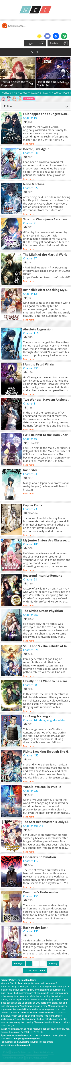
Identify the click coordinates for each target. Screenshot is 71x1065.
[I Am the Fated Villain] (12, 379)
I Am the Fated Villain (38, 364)
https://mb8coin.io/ (43, 1052)
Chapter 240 (31, 153)
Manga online (10, 92)
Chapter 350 (31, 614)
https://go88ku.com (21, 1052)
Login (30, 43)
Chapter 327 (31, 188)
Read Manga (24, 983)
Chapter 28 (30, 579)
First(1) (18, 963)
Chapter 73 (30, 509)
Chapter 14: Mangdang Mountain (44, 720)
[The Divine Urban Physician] (12, 625)
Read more (28, 143)
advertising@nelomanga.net (15, 1045)
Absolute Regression (38, 329)
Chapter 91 (30, 223)
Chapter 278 (31, 650)
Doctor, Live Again (36, 149)
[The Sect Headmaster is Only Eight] (12, 836)
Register (54, 43)
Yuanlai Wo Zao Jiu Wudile (42, 787)
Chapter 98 (30, 685)
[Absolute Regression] (12, 344)
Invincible (30, 470)
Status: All (45, 92)
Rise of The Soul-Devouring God (17, 81)
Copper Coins (32, 505)
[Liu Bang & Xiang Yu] (12, 731)
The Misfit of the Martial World (45, 255)
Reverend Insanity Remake (42, 576)
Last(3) (53, 963)
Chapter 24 (8, 85)
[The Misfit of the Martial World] (12, 269)
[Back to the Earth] (12, 942)
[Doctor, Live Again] (12, 163)
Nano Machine (33, 184)
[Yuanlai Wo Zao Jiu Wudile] (12, 801)
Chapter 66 (30, 438)
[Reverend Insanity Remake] (12, 590)
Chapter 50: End (33, 825)
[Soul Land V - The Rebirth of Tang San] (12, 660)
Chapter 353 (31, 368)
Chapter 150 (31, 931)
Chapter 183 (31, 544)
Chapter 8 (29, 403)
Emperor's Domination (39, 857)
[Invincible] (12, 484)
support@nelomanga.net (27, 1038)
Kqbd (6, 1052)
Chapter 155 (31, 896)
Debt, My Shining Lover (52, 81)
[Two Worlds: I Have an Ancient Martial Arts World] (12, 414)
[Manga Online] (35, 9)
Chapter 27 (30, 258)
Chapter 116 (31, 333)
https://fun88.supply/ (36, 1058)
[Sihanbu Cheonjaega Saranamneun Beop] (12, 234)
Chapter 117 (31, 861)
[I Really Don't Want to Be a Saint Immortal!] (12, 695)
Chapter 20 (44, 85)
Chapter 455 (31, 755)
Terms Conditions (27, 980)
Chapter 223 (31, 790)
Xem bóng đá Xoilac (13, 1058)
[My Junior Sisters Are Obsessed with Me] (12, 555)
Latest (57, 92)
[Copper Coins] (12, 519)
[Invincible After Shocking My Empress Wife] (12, 304)
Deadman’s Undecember (40, 892)
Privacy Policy (8, 980)
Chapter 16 (30, 117)
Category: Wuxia (28, 92)
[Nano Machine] (12, 198)
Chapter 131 (31, 293)
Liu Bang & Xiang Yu (37, 716)
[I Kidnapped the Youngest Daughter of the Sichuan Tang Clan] (12, 128)
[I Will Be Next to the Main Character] (12, 449)
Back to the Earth (35, 928)
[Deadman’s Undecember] (12, 907)
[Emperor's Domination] (12, 871)
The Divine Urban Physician (43, 611)
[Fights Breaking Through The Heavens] (12, 766)
